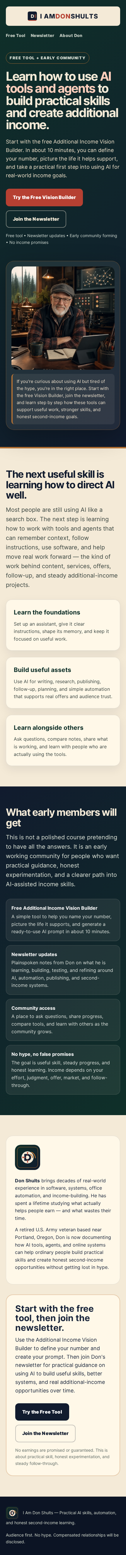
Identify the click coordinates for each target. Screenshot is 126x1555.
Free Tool (15, 35)
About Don (71, 35)
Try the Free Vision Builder (44, 197)
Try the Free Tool (42, 1412)
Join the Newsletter (36, 219)
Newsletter (42, 35)
